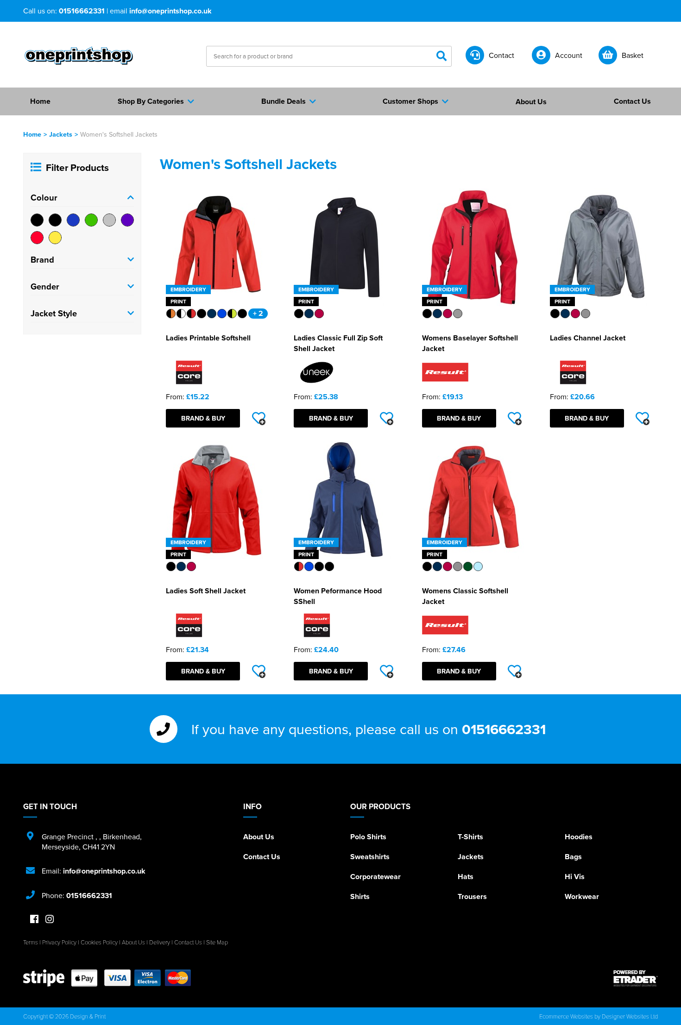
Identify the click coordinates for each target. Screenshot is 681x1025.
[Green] (91, 220)
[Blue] (73, 220)
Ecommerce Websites (566, 1016)
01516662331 (82, 11)
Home (32, 134)
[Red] (37, 237)
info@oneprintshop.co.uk (170, 11)
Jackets (60, 134)
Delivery (159, 942)
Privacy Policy (59, 942)
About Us (258, 836)
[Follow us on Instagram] (49, 919)
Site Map (217, 942)
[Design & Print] (78, 55)
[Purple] (127, 220)
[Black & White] (55, 220)
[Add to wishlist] (258, 418)
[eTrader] (635, 978)
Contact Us (261, 856)
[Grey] (109, 220)
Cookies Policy (99, 942)
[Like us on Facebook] (34, 919)
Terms (30, 942)
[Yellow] (55, 237)
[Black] (37, 220)
